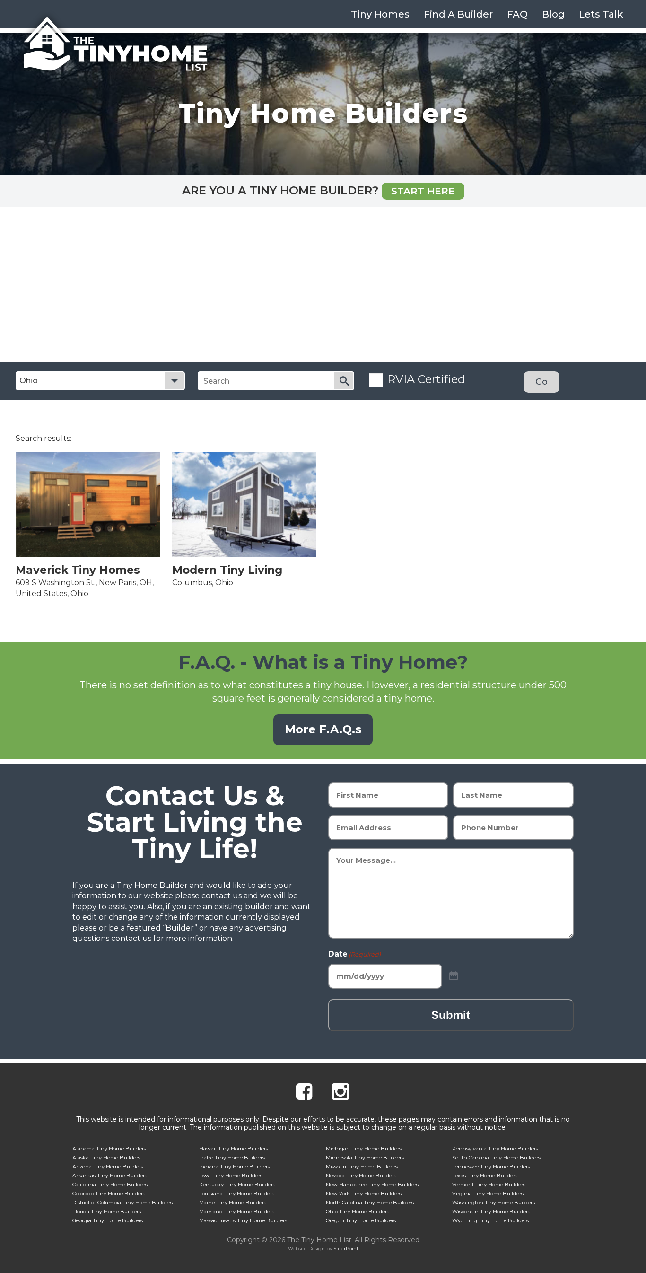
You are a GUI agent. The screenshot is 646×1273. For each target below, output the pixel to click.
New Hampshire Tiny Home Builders (372, 1184)
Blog (553, 14)
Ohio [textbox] (28, 380)
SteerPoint (345, 1249)
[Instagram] (340, 1093)
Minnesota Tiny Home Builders (365, 1157)
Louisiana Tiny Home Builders (236, 1193)
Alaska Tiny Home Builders (106, 1157)
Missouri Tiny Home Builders (362, 1166)
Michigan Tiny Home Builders (364, 1148)
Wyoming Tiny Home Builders (490, 1220)
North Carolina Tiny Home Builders (370, 1202)
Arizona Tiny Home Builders (107, 1166)
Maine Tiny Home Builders (232, 1202)
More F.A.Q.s (323, 729)
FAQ (517, 14)
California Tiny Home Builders (110, 1184)
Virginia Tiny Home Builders (488, 1193)
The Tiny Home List (115, 44)
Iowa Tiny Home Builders (230, 1175)
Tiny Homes (380, 14)
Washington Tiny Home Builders (493, 1202)
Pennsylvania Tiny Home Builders (495, 1148)
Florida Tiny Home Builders (106, 1211)
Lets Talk (601, 14)
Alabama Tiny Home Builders (109, 1148)
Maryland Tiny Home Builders (236, 1211)
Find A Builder (458, 14)
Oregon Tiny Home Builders (361, 1220)
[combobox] (100, 380)
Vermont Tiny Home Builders (488, 1184)
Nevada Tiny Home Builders (361, 1175)
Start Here (423, 191)
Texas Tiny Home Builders (484, 1175)
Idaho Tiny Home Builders (232, 1157)
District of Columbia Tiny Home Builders (122, 1202)
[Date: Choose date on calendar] (453, 976)
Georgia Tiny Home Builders (107, 1220)
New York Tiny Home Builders (364, 1193)
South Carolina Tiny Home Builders (496, 1157)
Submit (450, 1015)
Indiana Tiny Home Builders (234, 1166)
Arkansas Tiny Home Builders (109, 1175)
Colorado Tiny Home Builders (108, 1193)
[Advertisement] (323, 291)
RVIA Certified (426, 379)
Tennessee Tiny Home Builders (491, 1166)
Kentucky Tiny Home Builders (237, 1184)
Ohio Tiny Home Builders (357, 1211)
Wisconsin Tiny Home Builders (491, 1211)
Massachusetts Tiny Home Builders (243, 1220)
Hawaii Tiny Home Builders (233, 1148)
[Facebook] (304, 1093)
